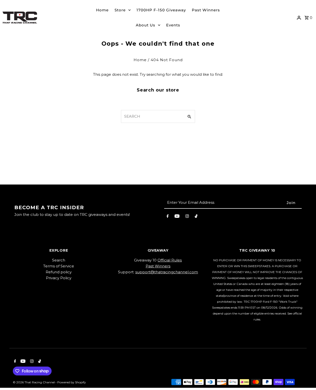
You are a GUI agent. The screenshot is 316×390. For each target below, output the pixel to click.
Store (120, 10)
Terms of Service (58, 266)
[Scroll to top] (305, 377)
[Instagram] (187, 217)
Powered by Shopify (71, 382)
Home (102, 10)
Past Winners (206, 10)
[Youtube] (177, 217)
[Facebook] (168, 217)
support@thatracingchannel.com (166, 272)
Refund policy (59, 272)
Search (58, 260)
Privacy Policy (58, 278)
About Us (145, 25)
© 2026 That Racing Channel (34, 382)
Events (173, 25)
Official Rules (170, 260)
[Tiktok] (196, 217)
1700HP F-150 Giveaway (161, 10)
